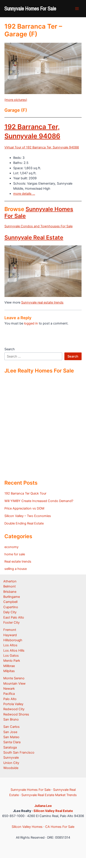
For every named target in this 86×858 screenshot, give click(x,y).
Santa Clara (12, 742)
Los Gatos (11, 656)
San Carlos (11, 727)
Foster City (11, 623)
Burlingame (11, 597)
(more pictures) (15, 100)
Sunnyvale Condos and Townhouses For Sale (38, 226)
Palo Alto (10, 699)
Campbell (10, 602)
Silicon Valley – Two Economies (27, 516)
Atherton (10, 581)
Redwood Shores (16, 714)
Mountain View (14, 684)
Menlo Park (11, 661)
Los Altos (10, 645)
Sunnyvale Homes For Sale (30, 8)
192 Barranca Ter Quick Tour (25, 493)
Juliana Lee (43, 806)
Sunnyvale (11, 758)
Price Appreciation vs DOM (24, 508)
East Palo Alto (13, 617)
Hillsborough (12, 640)
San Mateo (11, 737)
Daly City (10, 612)
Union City (11, 763)
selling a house (15, 569)
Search (9, 349)
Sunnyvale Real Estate (33, 237)
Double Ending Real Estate (24, 523)
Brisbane (9, 592)
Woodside (10, 768)
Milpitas (9, 671)
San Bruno (11, 719)
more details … (24, 194)
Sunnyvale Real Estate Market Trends (49, 795)
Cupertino (10, 607)
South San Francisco (18, 752)
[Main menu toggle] (77, 8)
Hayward (10, 635)
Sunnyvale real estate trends (42, 302)
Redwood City (13, 709)
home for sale (14, 554)
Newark (9, 689)
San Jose (10, 732)
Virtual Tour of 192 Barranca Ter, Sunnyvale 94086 (41, 147)
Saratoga (10, 747)
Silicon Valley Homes (27, 827)
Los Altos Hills (13, 650)
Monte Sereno (13, 678)
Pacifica (9, 694)
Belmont (9, 586)
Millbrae (9, 666)
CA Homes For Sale (59, 827)
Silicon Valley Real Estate (53, 811)
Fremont (9, 630)
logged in (31, 323)
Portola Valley (13, 704)
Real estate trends (17, 561)
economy (11, 547)
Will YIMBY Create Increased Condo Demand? (38, 501)
